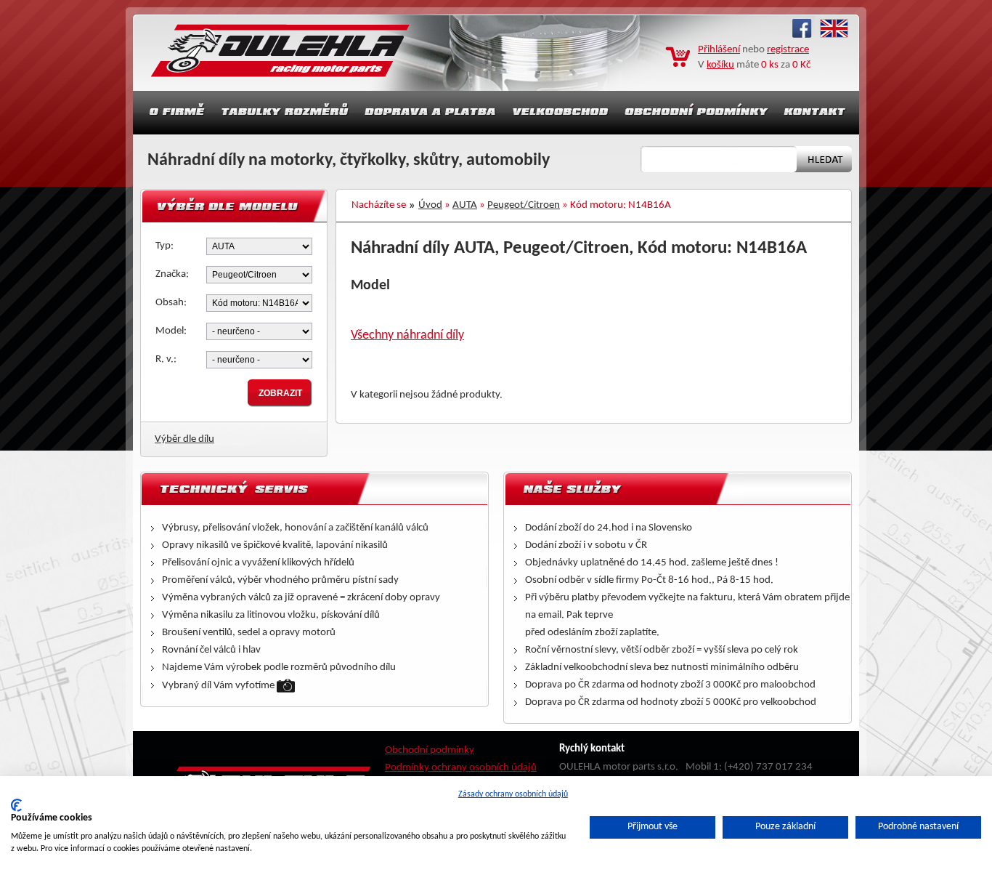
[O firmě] (173, 112)
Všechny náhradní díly (407, 335)
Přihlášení (719, 49)
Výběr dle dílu (184, 439)
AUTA (464, 205)
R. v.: (165, 359)
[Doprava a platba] (431, 112)
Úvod (430, 205)
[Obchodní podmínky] (696, 112)
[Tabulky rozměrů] (285, 112)
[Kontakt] (816, 112)
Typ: (164, 246)
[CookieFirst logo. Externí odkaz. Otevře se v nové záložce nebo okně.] (16, 805)
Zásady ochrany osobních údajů (513, 794)
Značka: (172, 274)
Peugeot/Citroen (523, 205)
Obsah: (171, 302)
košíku (720, 65)
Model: (171, 331)
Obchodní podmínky (429, 750)
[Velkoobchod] (561, 112)
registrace (788, 49)
